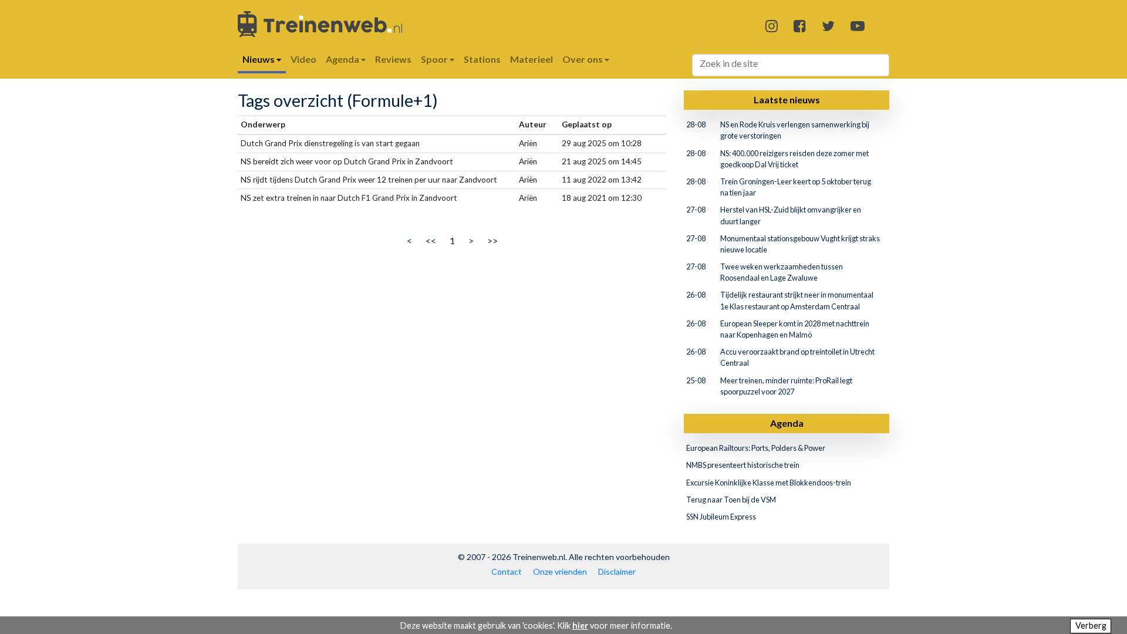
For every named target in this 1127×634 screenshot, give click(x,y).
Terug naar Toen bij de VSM (731, 499)
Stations (482, 59)
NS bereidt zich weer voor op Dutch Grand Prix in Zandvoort (347, 161)
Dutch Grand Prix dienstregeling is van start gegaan (330, 143)
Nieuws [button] (259, 59)
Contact (506, 571)
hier (580, 625)
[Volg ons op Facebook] (799, 25)
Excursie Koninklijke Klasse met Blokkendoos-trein (768, 482)
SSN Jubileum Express (721, 516)
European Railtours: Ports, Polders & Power (755, 448)
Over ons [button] (583, 59)
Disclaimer (617, 571)
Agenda (787, 423)
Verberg (1090, 625)
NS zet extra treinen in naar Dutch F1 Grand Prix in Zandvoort (349, 198)
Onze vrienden (560, 571)
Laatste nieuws (787, 99)
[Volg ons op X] (828, 25)
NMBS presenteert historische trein (742, 465)
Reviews (393, 59)
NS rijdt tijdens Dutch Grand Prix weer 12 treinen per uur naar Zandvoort (369, 179)
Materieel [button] (531, 59)
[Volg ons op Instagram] (771, 25)
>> (492, 240)
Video (303, 59)
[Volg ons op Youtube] (857, 25)
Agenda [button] (343, 59)
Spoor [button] (435, 59)
